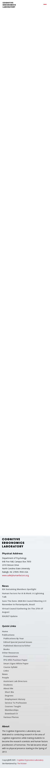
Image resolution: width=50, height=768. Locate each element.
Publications (8, 635)
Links (6, 670)
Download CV (11, 713)
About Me (8, 688)
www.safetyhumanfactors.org (15, 575)
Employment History (15, 699)
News (5, 674)
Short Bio (9, 692)
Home (5, 631)
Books (6, 649)
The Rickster (22, 763)
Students (8, 684)
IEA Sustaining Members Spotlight (19, 589)
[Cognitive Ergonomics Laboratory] (9, 5)
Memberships (11, 710)
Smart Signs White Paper (15, 663)
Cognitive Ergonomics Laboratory (30, 760)
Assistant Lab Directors (15, 681)
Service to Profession (16, 702)
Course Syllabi (10, 667)
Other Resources (10, 652)
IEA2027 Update (10, 616)
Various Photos (11, 717)
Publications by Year (13, 638)
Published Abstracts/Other (16, 645)
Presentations (10, 656)
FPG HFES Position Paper (15, 660)
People (5, 677)
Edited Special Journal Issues (17, 642)
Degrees (9, 695)
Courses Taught (13, 706)
